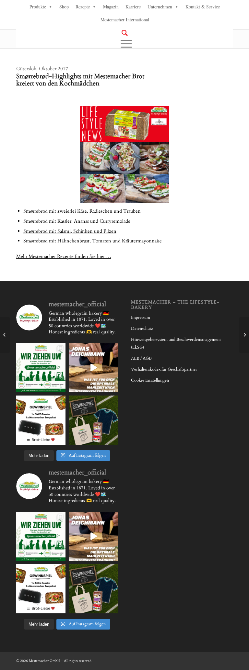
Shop (64, 7)
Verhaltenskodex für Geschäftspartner (164, 369)
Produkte (38, 7)
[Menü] (124, 43)
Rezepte (83, 7)
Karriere (133, 7)
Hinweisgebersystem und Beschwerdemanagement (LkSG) (176, 344)
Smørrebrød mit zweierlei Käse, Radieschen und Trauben (82, 211)
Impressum (140, 317)
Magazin (111, 7)
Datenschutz (142, 328)
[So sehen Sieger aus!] (244, 335)
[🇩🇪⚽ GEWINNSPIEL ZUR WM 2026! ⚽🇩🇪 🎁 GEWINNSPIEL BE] (93, 420)
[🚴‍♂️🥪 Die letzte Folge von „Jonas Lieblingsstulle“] (93, 367)
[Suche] (125, 33)
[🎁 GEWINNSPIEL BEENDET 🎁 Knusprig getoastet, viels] (40, 420)
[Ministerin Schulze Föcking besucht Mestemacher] (5, 335)
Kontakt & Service (202, 7)
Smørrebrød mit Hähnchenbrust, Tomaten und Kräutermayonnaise (92, 241)
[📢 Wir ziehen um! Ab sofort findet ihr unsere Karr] (40, 367)
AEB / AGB (141, 358)
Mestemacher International (125, 20)
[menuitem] (124, 33)
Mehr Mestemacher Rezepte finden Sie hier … (63, 256)
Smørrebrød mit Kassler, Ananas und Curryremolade (76, 221)
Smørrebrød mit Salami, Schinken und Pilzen (69, 231)
